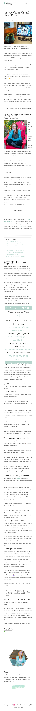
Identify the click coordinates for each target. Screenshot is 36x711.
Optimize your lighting (13, 246)
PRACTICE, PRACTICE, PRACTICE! (16, 256)
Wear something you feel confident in (17, 248)
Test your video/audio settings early (16, 244)
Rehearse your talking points (15, 252)
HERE (21, 226)
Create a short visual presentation (16, 250)
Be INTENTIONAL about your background (18, 242)
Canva (18, 478)
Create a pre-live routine (14, 254)
